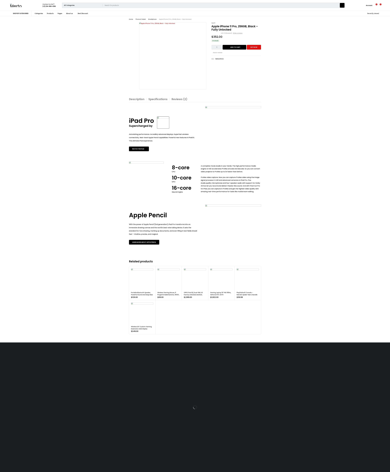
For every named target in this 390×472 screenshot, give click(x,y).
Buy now (254, 47)
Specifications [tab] (157, 99)
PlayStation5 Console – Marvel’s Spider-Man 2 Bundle (247, 294)
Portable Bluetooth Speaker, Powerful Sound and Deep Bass (142, 294)
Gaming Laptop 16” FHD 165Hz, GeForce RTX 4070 (220, 294)
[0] (379, 5)
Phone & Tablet (141, 19)
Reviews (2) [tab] (179, 99)
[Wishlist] (375, 5)
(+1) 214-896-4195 (6, 401)
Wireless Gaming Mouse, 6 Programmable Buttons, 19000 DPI (168, 295)
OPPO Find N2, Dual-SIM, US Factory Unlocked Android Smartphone (193, 295)
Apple (213, 23)
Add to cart (235, 47)
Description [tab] (136, 99)
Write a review (237, 33)
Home (131, 19)
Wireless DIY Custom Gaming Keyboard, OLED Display (141, 328)
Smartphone (152, 19)
